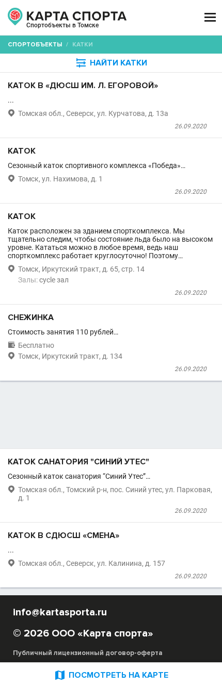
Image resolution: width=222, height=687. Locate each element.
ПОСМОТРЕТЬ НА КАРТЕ (111, 674)
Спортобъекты (35, 44)
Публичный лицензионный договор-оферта (88, 653)
